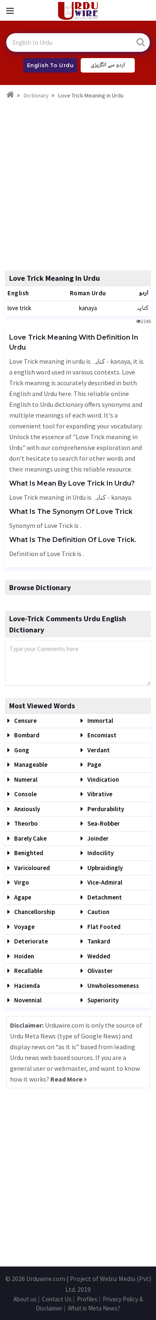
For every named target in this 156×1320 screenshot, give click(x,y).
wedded (98, 956)
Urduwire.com (45, 1278)
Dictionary (36, 95)
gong (21, 750)
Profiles (87, 1299)
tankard (98, 941)
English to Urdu (50, 65)
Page (93, 764)
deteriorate (30, 941)
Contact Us (57, 1299)
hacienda (26, 985)
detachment (104, 897)
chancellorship (34, 912)
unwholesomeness (112, 985)
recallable (27, 971)
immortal (99, 720)
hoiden (23, 956)
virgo (21, 882)
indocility (100, 853)
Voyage (24, 927)
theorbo (25, 823)
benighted (28, 853)
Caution (97, 912)
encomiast (101, 735)
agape (22, 897)
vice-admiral (104, 882)
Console (25, 794)
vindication (102, 779)
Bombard (26, 735)
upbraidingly (104, 868)
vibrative (99, 794)
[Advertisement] (78, 182)
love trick (19, 308)
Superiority (102, 1000)
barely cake (30, 838)
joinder (97, 838)
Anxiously (26, 809)
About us (25, 1299)
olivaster (99, 971)
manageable (30, 764)
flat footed (103, 927)
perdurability (105, 809)
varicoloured (31, 868)
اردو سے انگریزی (107, 65)
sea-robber (103, 823)
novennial (27, 1000)
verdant (98, 750)
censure (25, 720)
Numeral (25, 779)
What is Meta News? (94, 1308)
